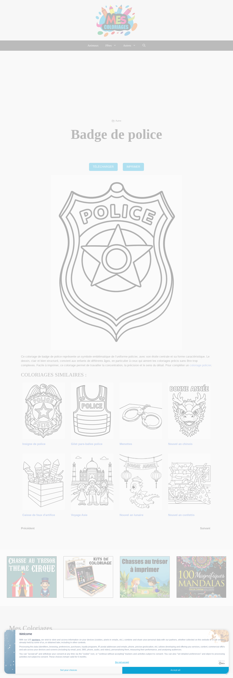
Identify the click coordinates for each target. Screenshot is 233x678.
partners (36, 640)
